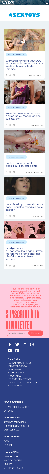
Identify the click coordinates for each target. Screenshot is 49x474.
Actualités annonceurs (16, 54)
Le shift (8, 445)
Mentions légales (13, 468)
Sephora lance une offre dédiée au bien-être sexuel (22, 164)
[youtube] (10, 352)
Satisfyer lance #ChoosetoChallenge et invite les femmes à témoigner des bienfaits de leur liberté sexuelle (24, 253)
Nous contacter (13, 460)
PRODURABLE (14, 376)
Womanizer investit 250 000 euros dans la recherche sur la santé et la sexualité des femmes (24, 65)
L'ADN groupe (11, 456)
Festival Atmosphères (20, 363)
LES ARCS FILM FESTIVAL (19, 379)
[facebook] (6, 75)
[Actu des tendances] (7, 3)
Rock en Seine (15, 385)
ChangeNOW (14, 369)
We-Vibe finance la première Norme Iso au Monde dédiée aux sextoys (23, 115)
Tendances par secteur (17, 426)
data (6, 441)
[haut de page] (44, 471)
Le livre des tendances (16, 407)
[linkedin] (14, 75)
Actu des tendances (15, 422)
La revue (8, 411)
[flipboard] (17, 352)
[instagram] (32, 345)
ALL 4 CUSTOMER (16, 372)
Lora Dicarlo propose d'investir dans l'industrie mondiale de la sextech (24, 206)
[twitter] (10, 75)
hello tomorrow (17, 366)
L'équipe (8, 464)
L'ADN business (11, 430)
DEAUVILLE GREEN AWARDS (21, 382)
